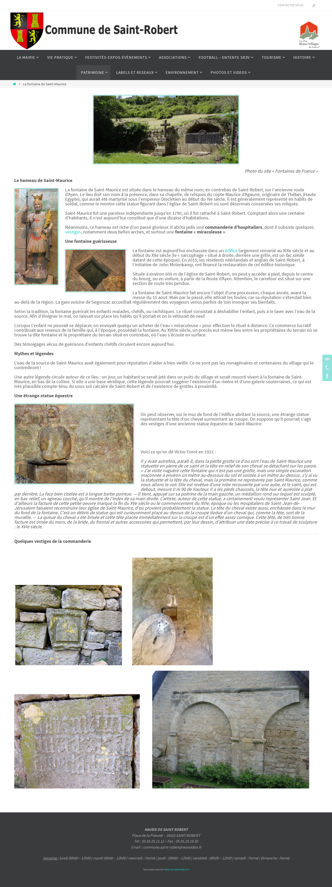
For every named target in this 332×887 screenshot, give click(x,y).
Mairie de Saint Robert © (176, 869)
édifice (231, 250)
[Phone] (326, 368)
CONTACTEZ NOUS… (292, 5)
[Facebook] (326, 376)
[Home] (14, 84)
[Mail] (326, 359)
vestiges (73, 232)
